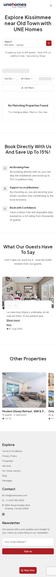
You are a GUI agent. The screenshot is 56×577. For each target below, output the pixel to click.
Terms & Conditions (12, 451)
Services (6, 465)
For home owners (11, 470)
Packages (7, 480)
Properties (7, 461)
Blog (4, 475)
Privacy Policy (9, 456)
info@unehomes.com (16, 495)
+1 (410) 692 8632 (14, 500)
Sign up (28, 551)
